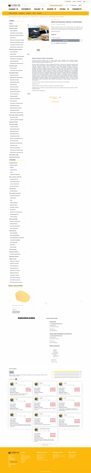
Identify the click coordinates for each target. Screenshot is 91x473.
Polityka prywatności (41, 454)
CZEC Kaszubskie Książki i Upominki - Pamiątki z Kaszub (18, 16)
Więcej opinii (45, 444)
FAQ (53, 458)
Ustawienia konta (72, 455)
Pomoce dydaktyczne (25, 455)
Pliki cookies (39, 458)
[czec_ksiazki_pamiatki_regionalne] (13, 453)
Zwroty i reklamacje (41, 457)
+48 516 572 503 (13, 461)
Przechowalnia (71, 457)
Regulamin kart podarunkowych (59, 455)
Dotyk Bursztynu (55, 19)
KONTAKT (23, 459)
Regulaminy (39, 455)
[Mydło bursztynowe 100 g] (22, 296)
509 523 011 (52, 329)
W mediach (23, 461)
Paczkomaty (55, 457)
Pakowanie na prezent (25, 457)
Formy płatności (56, 454)
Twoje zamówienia (72, 454)
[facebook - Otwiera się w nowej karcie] (9, 466)
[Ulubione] (67, 5)
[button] (44, 5)
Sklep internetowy (45, 471)
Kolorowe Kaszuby (24, 458)
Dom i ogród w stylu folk (34, 16)
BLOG (22, 462)
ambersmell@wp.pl (53, 330)
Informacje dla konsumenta (42, 459)
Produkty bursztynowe (43, 16)
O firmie (22, 454)
